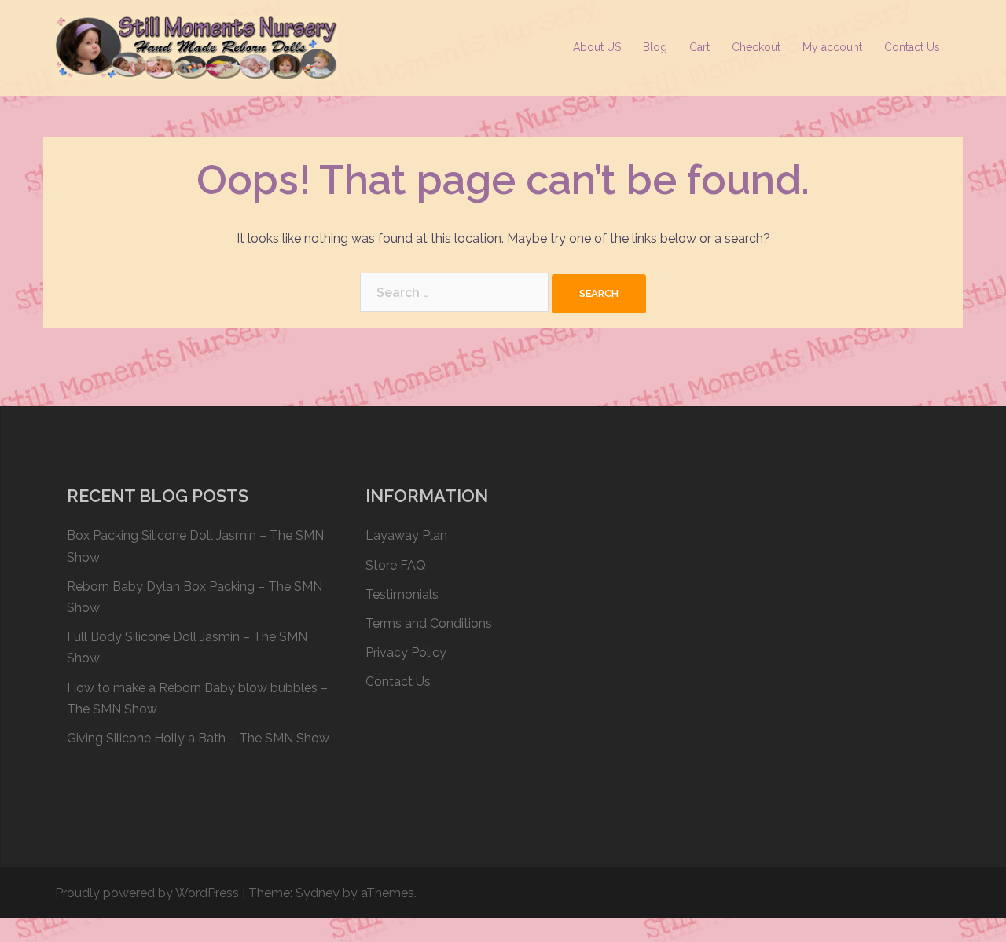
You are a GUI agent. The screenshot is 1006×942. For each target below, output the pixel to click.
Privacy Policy (405, 652)
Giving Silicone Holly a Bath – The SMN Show (198, 738)
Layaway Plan (406, 535)
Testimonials (402, 594)
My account (832, 47)
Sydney (318, 892)
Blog (655, 47)
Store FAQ (395, 565)
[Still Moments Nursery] (196, 46)
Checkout (756, 47)
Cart (699, 47)
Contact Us (912, 47)
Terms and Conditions (428, 623)
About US (597, 47)
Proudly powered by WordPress (147, 892)
